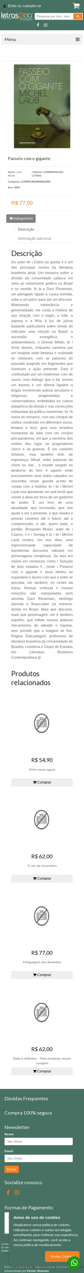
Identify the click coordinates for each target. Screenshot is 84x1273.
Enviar (11, 1169)
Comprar (43, 782)
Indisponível (23, 218)
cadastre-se (32, 6)
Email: (9, 1151)
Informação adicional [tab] (34, 238)
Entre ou (15, 6)
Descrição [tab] (26, 229)
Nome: (9, 1134)
